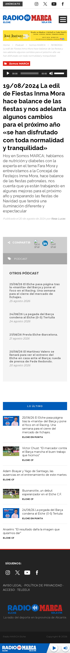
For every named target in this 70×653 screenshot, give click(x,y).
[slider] (59, 73)
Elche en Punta (32, 437)
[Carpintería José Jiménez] (35, 35)
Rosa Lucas (58, 218)
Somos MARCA (37, 45)
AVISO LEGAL (12, 585)
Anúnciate (12, 4)
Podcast (19, 45)
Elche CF (27, 460)
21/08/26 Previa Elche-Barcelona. (33, 334)
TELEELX (23, 590)
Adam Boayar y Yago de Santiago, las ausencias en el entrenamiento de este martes (34, 473)
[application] (35, 73)
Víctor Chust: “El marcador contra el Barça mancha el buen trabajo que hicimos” (44, 451)
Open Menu (63, 19)
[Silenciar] (51, 73)
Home (6, 45)
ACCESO (9, 590)
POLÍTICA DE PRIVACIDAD (43, 585)
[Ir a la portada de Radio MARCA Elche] (27, 19)
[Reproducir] (8, 73)
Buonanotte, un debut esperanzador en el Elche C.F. (42, 492)
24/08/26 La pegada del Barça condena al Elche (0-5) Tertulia (32, 315)
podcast (20, 258)
